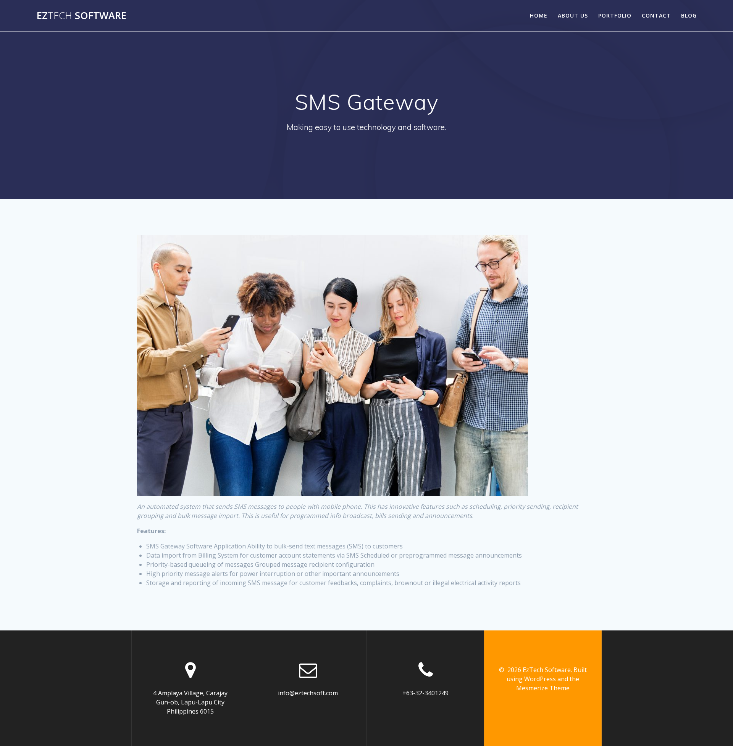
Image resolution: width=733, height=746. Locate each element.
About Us (573, 15)
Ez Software (81, 16)
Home (538, 15)
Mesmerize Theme (543, 688)
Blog (689, 15)
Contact (656, 15)
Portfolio (614, 15)
